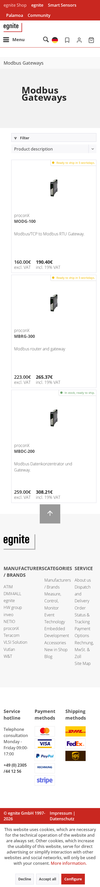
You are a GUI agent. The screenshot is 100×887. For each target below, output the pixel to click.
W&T (8, 656)
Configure (73, 879)
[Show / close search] (46, 39)
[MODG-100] (54, 188)
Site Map (83, 663)
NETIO (9, 621)
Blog (48, 656)
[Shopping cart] (92, 39)
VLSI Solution (15, 642)
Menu (18, 39)
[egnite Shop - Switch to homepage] (13, 27)
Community (39, 15)
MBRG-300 (24, 336)
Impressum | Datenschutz (62, 816)
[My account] (79, 39)
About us (83, 580)
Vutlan (9, 649)
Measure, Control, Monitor (52, 600)
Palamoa (14, 15)
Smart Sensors (62, 5)
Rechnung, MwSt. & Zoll (84, 649)
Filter (24, 137)
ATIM (8, 587)
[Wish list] (67, 39)
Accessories (55, 643)
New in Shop (56, 649)
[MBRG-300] (54, 303)
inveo (8, 614)
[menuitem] (13, 39)
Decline (24, 879)
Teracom (11, 635)
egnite (37, 5)
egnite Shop (15, 5)
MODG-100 (25, 221)
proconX (11, 628)
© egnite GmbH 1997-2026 (24, 816)
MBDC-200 (24, 451)
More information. (69, 863)
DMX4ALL (12, 593)
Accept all (47, 879)
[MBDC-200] (54, 418)
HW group (13, 607)
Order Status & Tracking (82, 615)
